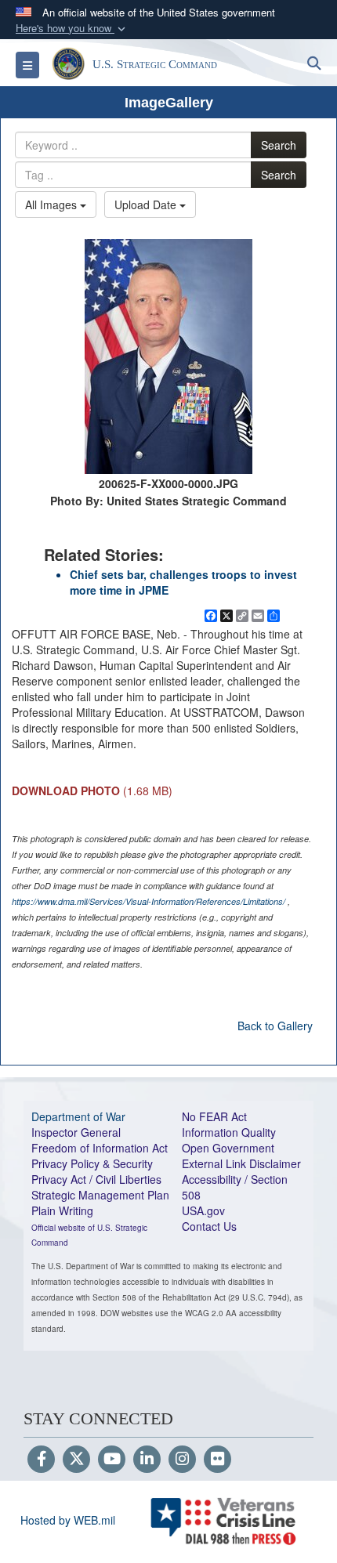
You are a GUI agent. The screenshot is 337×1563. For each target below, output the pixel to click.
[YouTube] (111, 1459)
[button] (72, 28)
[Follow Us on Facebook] (41, 1459)
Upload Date (146, 204)
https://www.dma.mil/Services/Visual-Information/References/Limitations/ (148, 901)
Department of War (78, 1116)
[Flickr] (217, 1459)
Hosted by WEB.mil (67, 1520)
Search (278, 145)
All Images (52, 204)
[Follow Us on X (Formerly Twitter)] (76, 1459)
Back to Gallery (275, 1025)
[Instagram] (182, 1459)
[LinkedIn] (147, 1459)
